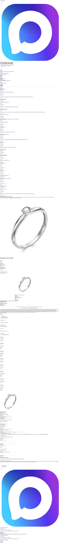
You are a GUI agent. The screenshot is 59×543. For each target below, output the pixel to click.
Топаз (15, 106)
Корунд (16, 139)
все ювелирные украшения (3, 74)
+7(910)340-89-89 (4, 465)
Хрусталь (31, 193)
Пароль (1, 424)
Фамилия (1, 429)
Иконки (6, 73)
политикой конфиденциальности (28, 434)
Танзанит (14, 106)
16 (0, 269)
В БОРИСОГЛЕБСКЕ (2, 268)
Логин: (1, 415)
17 (0, 270)
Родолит (18, 139)
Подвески (1, 72)
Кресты (8, 73)
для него (1, 124)
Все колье (1, 142)
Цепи (1, 77)
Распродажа (1, 85)
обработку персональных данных (13, 434)
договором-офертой (41, 434)
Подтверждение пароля (3, 433)
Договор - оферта (2, 528)
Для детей (1, 114)
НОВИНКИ (1, 84)
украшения (1, 533)
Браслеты (1, 75)
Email (1, 430)
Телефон (1, 431)
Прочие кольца (12, 71)
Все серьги (1, 186)
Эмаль (26, 139)
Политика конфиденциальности (4, 527)
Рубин (10, 106)
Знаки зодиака (3, 73)
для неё (3, 124)
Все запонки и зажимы (3, 155)
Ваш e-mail (1, 452)
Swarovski (4, 193)
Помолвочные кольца (7, 71)
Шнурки (1, 79)
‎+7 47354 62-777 (2, 333)
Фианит (17, 106)
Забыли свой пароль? (2, 426)
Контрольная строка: (2, 416)
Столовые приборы (8, 80)
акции (1, 87)
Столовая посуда (4, 80)
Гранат (10, 139)
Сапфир (12, 106)
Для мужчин (7, 114)
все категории (2, 109)
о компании (1, 532)
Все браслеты (2, 127)
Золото (1, 94)
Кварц (17, 193)
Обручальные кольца (2, 71)
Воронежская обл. (2, 0)
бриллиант (5, 106)
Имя (0, 428)
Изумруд (8, 106)
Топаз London (26, 193)
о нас (4, 196)
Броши (1, 76)
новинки (1, 196)
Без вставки (1, 106)
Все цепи (1, 150)
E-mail (1, 423)
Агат (3, 106)
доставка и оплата (2, 88)
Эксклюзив (1, 78)
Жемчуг (12, 139)
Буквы (1, 73)
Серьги (1, 82)
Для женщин (4, 114)
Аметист (5, 139)
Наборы (1, 80)
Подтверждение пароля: (3, 417)
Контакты (11, 196)
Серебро (3, 94)
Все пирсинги (2, 119)
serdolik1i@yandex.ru (4, 466)
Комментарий (2, 455)
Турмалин (13, 147)
